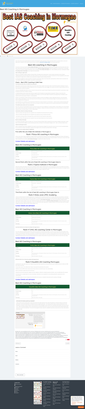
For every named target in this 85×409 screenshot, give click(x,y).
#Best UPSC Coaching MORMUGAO (22, 331)
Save (68, 339)
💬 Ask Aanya (81, 407)
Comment (17, 364)
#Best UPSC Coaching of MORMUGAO (58, 332)
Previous (18, 343)
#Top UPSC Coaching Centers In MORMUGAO (37, 335)
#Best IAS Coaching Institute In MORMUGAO (58, 333)
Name (16, 351)
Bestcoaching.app (18, 384)
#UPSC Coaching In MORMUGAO (33, 331)
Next (67, 343)
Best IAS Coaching (56, 3)
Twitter (16, 391)
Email (16, 355)
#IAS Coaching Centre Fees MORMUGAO (44, 338)
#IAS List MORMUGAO (63, 337)
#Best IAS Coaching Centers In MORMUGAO (22, 335)
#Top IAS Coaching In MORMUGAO (46, 332)
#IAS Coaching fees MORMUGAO (58, 336)
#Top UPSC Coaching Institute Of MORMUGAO (37, 334)
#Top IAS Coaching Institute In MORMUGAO (22, 334)
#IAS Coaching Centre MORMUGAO (32, 338)
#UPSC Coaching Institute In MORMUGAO (22, 336)
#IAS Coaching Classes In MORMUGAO (51, 335)
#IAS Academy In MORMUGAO (63, 335)
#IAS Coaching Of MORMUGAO (54, 331)
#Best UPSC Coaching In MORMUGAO (21, 332)
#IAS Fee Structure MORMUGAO (33, 337)
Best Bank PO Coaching (65, 3)
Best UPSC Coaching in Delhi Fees (31, 82)
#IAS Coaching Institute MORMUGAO (45, 337)
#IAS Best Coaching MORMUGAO (20, 338)
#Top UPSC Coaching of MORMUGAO (21, 333)
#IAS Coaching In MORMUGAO (44, 331)
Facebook (16, 388)
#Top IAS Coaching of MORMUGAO (45, 333)
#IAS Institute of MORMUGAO (48, 336)
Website (16, 359)
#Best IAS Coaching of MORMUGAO (33, 333)
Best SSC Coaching (74, 3)
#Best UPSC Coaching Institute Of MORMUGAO (53, 334)
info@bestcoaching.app (18, 386)
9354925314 (17, 387)
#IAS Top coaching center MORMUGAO (21, 337)
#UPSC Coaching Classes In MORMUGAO (36, 336)
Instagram (17, 392)
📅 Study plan (74, 402)
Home (51, 3)
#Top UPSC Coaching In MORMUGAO (34, 332)
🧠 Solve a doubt (79, 402)
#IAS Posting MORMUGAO (56, 337)
